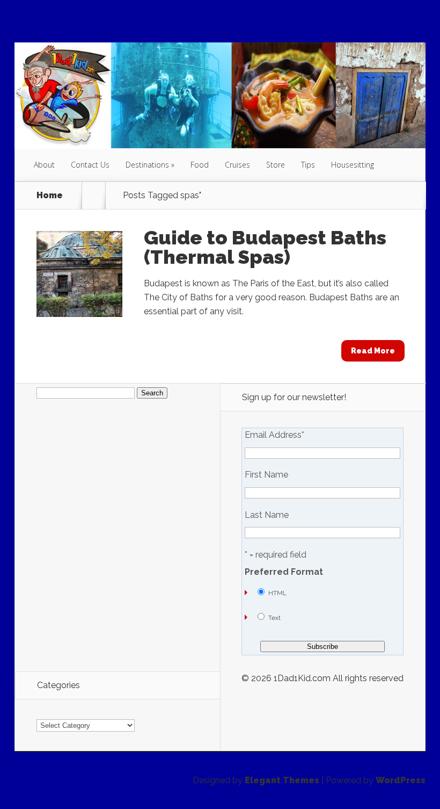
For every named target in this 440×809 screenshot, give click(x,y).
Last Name (267, 515)
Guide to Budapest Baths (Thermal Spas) (265, 247)
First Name (266, 475)
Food (199, 165)
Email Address (274, 435)
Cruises (237, 165)
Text (274, 618)
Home (49, 195)
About (44, 165)
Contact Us (90, 165)
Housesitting (352, 165)
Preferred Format (284, 572)
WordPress (401, 780)
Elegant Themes (282, 780)
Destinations (147, 165)
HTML (277, 593)
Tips (308, 165)
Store (275, 165)
